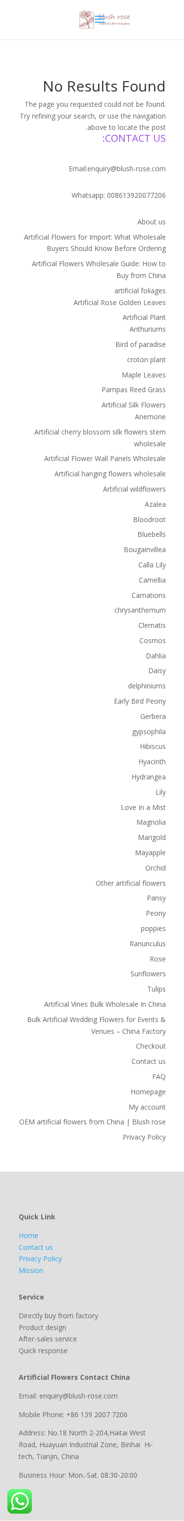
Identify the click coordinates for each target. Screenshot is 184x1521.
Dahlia (156, 655)
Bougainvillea (145, 549)
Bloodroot (149, 519)
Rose (158, 958)
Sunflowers (148, 973)
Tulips (156, 988)
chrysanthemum (140, 610)
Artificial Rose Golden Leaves (120, 302)
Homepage (148, 1091)
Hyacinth (152, 761)
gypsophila (149, 731)
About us (151, 221)
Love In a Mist (143, 807)
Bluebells (151, 534)
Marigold (152, 837)
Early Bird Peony (140, 701)
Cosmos (152, 640)
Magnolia (151, 822)
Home (28, 1235)
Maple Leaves (144, 374)
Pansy (156, 897)
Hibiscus (153, 746)
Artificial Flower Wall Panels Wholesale (105, 458)
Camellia (152, 580)
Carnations (148, 595)
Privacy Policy (144, 1137)
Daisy (157, 670)
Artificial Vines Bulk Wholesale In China (105, 1004)
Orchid (155, 867)
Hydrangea (148, 776)
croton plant (146, 359)
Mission (31, 1270)
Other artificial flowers (131, 883)
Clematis (152, 625)
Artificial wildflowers (134, 489)
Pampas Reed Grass (134, 389)
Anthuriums (148, 329)
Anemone (150, 416)
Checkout (151, 1046)
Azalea (155, 504)
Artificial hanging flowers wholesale (110, 473)
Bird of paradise (140, 344)
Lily (161, 792)
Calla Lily (152, 564)
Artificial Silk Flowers (134, 404)
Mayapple (150, 852)
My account (147, 1107)
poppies (153, 928)
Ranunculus (148, 943)
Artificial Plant (144, 317)
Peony (156, 913)
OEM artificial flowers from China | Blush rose (92, 1121)
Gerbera (153, 716)
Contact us (148, 1061)
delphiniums (147, 685)
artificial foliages (140, 290)
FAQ (159, 1076)
